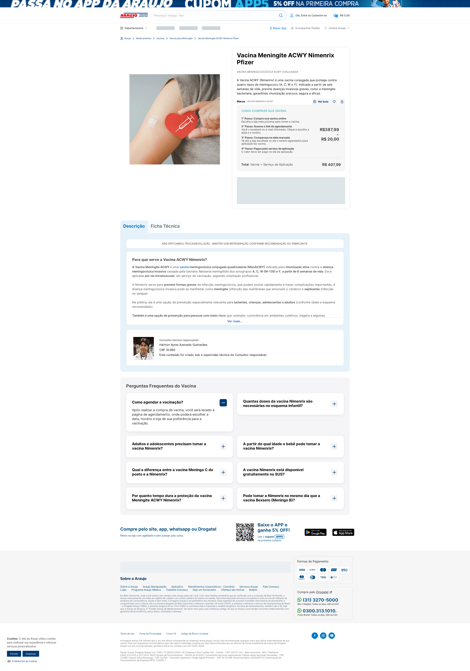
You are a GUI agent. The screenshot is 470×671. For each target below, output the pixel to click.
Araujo (127, 38)
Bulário (253, 589)
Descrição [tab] (134, 226)
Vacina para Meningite (181, 38)
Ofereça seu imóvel (232, 589)
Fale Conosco (271, 586)
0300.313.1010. (319, 610)
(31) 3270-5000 (320, 600)
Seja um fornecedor (204, 589)
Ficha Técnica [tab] (165, 226)
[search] (219, 15)
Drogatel (322, 592)
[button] (22, 661)
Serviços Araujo (248, 586)
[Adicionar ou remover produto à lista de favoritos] (334, 101)
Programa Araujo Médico (146, 589)
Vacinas (160, 38)
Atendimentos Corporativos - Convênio (211, 586)
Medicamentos (143, 38)
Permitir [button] (14, 653)
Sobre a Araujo (129, 586)
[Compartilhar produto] (342, 101)
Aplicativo (177, 586)
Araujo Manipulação (154, 586)
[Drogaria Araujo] (134, 15)
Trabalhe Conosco (177, 589)
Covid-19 (171, 633)
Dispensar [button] (31, 653)
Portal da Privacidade (150, 633)
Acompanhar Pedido (307, 28)
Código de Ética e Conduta (194, 633)
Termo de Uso (127, 633)
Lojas (123, 589)
